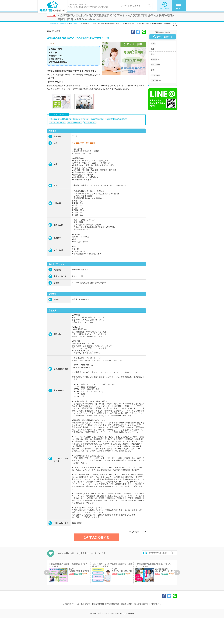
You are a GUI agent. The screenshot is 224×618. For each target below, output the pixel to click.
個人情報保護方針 (141, 604)
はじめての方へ (69, 604)
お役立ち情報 (97, 604)
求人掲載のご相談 (112, 604)
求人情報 (73, 24)
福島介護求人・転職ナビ (59, 24)
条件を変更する (163, 36)
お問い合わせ (155, 604)
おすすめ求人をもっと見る (158, 553)
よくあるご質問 (83, 604)
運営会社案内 (126, 604)
